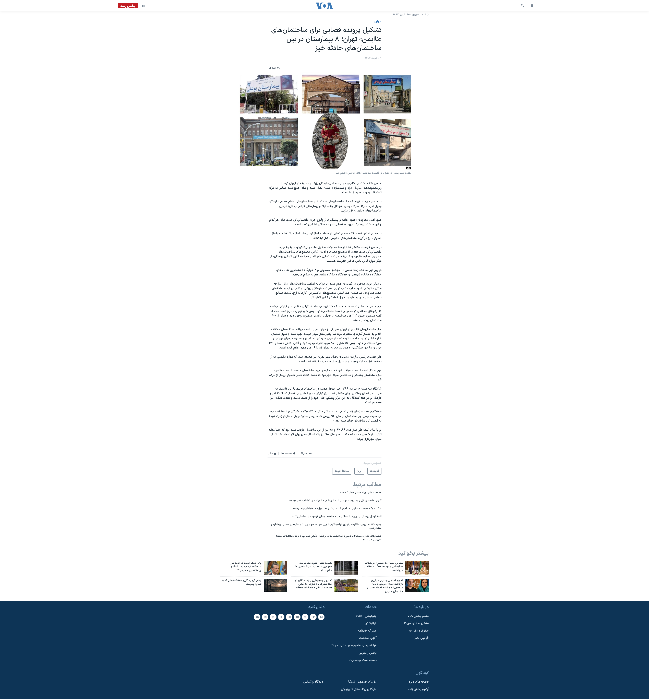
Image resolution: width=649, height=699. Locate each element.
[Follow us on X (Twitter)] (305, 617)
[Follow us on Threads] (281, 617)
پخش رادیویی (368, 652)
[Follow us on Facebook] (321, 617)
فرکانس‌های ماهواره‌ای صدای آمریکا (354, 645)
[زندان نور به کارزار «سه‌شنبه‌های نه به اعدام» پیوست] (275, 585)
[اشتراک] (257, 617)
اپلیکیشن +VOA (366, 616)
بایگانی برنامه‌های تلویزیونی (358, 689)
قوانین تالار (422, 638)
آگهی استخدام (367, 638)
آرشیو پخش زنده (418, 689)
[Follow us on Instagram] (289, 617)
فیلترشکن (371, 623)
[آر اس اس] (273, 617)
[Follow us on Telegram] (313, 617)
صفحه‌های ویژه (419, 682)
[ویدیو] (143, 5)
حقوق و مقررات (419, 630)
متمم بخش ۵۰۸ (418, 616)
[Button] (274, 68)
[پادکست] (265, 617)
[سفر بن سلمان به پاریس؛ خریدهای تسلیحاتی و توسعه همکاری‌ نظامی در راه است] (417, 568)
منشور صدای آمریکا (416, 623)
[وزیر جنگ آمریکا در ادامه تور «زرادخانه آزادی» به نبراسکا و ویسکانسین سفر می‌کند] (275, 568)
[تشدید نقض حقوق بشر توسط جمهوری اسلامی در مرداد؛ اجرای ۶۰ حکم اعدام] (346, 568)
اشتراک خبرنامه (367, 630)
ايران (377, 21)
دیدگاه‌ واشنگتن (313, 682)
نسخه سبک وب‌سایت (363, 660)
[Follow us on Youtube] (297, 617)
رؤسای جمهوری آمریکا (362, 682)
